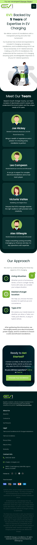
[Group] (19, 473)
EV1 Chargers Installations (17, 537)
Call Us (29, 370)
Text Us (19, 372)
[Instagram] (16, 473)
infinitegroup (18, 540)
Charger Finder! (26, 2)
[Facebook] (23, 473)
